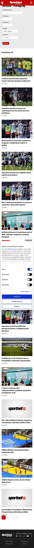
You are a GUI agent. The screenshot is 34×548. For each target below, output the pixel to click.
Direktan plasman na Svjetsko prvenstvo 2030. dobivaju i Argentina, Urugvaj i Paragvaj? (17, 234)
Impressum (24, 544)
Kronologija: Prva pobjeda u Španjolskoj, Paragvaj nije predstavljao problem (17, 510)
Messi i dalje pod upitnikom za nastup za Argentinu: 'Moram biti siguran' (17, 203)
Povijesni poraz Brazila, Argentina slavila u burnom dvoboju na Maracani (16, 79)
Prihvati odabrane (17, 301)
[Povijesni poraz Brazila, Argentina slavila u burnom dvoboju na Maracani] (17, 67)
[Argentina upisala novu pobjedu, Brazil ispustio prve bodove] (17, 161)
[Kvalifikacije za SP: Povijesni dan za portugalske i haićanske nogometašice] (17, 346)
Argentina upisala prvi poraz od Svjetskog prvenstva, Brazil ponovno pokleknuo (15, 110)
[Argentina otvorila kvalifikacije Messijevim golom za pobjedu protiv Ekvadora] (17, 314)
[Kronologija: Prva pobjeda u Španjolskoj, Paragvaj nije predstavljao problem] (17, 498)
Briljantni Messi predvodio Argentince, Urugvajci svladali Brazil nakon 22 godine (16, 142)
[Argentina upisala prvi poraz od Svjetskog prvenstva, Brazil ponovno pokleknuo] (17, 96)
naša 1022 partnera (10, 249)
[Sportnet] (16, 2)
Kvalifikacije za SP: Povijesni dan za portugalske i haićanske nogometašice (16, 359)
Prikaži (5, 43)
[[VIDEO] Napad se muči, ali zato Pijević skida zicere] (17, 468)
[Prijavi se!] (2, 2)
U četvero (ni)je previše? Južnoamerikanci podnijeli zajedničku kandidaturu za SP (16, 390)
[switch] (29, 274)
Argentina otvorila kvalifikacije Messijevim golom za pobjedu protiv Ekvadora (15, 328)
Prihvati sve (17, 296)
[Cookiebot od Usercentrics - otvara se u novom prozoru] (25, 240)
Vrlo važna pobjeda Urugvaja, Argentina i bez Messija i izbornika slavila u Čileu (17, 421)
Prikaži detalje (25, 291)
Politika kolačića (9, 544)
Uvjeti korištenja (9, 541)
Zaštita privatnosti (24, 541)
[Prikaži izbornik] (31, 3)
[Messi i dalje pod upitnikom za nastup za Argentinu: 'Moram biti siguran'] (17, 191)
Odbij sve (17, 306)
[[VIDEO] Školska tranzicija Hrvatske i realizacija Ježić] (17, 438)
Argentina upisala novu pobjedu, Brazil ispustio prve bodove (16, 174)
